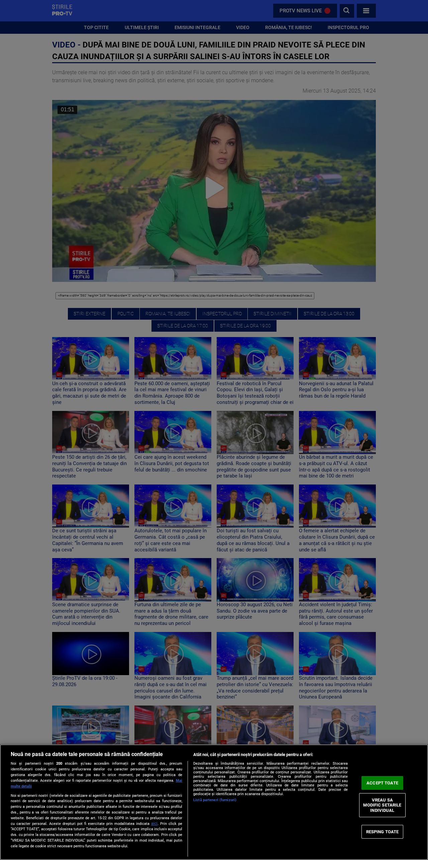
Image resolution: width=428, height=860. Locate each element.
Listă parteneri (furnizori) (214, 800)
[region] (214, 802)
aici (154, 823)
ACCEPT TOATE (382, 782)
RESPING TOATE (382, 831)
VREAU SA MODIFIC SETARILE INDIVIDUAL (382, 805)
